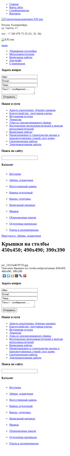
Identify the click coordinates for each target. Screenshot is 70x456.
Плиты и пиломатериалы (23, 229)
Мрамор (14, 211)
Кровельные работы (20, 57)
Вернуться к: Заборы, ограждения (21, 235)
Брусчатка (15, 173)
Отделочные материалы (23, 223)
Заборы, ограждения (21, 180)
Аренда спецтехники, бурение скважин (32, 110)
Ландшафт (15, 60)
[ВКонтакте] (4, 275)
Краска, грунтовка (20, 198)
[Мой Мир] (17, 275)
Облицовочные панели (22, 217)
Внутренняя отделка (21, 116)
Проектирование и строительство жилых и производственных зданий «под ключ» (34, 137)
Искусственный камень (23, 186)
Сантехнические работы (23, 141)
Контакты (14, 13)
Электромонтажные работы (25, 144)
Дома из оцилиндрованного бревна (30, 122)
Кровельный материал (22, 205)
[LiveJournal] (21, 275)
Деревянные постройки (23, 51)
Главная (13, 4)
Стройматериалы (19, 10)
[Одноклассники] (12, 275)
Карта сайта (16, 7)
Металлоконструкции (21, 54)
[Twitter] (8, 275)
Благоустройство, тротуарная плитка (30, 113)
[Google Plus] (25, 275)
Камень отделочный (21, 192)
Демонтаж (15, 119)
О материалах (17, 63)
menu (5, 45)
